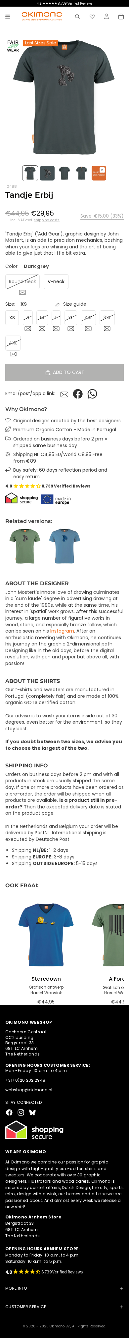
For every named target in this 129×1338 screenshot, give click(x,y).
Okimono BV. (60, 1326)
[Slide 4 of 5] (81, 173)
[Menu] (7, 16)
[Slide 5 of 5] (99, 173)
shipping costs (47, 220)
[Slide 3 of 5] (64, 173)
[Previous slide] (12, 546)
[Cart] (121, 16)
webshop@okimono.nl (28, 1090)
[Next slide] (116, 546)
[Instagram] (21, 1112)
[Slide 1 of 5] (30, 173)
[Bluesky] (32, 1112)
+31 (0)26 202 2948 (25, 1080)
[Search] (77, 16)
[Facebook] (9, 1112)
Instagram (62, 631)
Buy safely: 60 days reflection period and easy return (60, 473)
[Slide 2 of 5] (47, 173)
